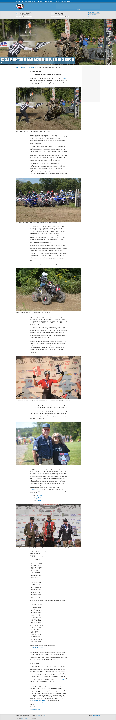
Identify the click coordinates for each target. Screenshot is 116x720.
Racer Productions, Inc (25, 718)
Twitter (47, 491)
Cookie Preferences (26, 716)
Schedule (18, 1)
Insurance (60, 1)
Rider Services (40, 1)
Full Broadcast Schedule (27, 16)
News (25, 1)
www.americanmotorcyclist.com (39, 700)
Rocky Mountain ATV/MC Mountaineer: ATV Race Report (49, 67)
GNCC (65, 78)
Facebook (35, 491)
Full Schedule (65, 16)
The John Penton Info (56, 16)
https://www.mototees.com (38, 647)
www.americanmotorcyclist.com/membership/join (44, 702)
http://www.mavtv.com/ (36, 661)
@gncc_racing (40, 497)
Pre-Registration (92, 14)
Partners (55, 1)
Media (29, 1)
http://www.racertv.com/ (48, 661)
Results (50, 1)
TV (22, 1)
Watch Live (18, 16)
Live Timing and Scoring (94, 12)
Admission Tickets (92, 17)
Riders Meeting (31, 67)
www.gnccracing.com (35, 489)
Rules (46, 1)
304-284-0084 (38, 715)
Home (17, 67)
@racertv (39, 500)
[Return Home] (20, 8)
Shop (65, 1)
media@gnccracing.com (35, 709)
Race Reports (23, 67)
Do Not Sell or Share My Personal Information (40, 716)
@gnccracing (40, 495)
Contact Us (44, 715)
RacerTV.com (63, 679)
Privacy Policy (18, 716)
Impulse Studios (97, 715)
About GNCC (70, 1)
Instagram (53, 491)
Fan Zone (34, 1)
